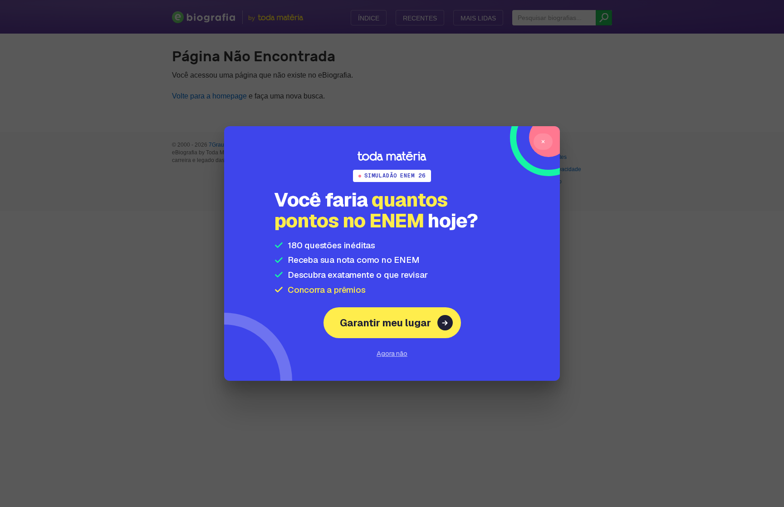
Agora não (392, 353)
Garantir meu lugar (385, 322)
